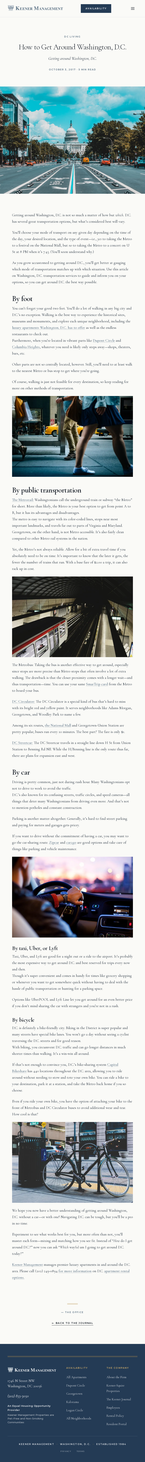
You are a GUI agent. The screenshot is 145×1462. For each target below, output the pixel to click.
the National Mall (58, 725)
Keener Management (27, 1264)
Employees (113, 1408)
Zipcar (54, 842)
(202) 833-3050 (18, 1396)
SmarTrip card (97, 684)
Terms (81, 1451)
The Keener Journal (118, 1399)
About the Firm (116, 1377)
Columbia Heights (26, 347)
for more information (75, 1271)
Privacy (65, 1451)
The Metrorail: (23, 500)
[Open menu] (132, 8)
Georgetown (74, 1394)
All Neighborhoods (78, 1418)
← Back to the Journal (72, 1322)
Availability (96, 8)
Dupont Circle (104, 340)
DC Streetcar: (22, 743)
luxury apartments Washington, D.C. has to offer (48, 327)
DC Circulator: (23, 701)
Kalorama (72, 1402)
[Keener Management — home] (36, 8)
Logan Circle (74, 1410)
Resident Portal (116, 1424)
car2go (71, 842)
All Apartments (76, 1377)
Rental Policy (115, 1416)
